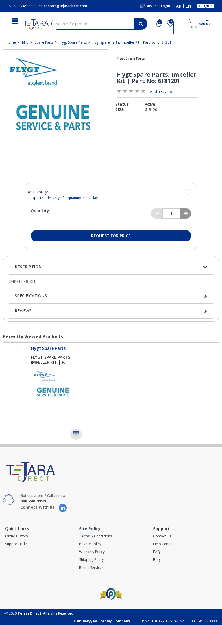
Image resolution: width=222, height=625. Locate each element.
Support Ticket (17, 543)
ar (178, 6)
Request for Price (111, 235)
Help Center (163, 543)
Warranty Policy (92, 551)
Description (28, 266)
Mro (25, 42)
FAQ (156, 551)
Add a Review (161, 91)
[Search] (140, 23)
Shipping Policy (91, 559)
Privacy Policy (90, 543)
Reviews (23, 310)
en (188, 6)
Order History (16, 536)
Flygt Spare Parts (73, 42)
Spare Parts (44, 42)
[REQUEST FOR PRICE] (76, 434)
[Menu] (15, 20)
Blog (157, 559)
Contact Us (162, 536)
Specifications (31, 295)
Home (11, 42)
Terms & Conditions (95, 536)
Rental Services (91, 567)
